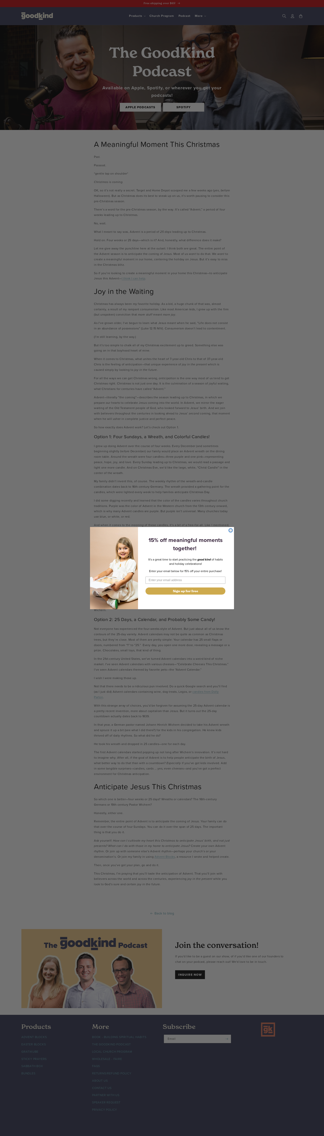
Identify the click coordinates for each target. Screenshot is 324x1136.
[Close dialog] (230, 530)
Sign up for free (185, 591)
